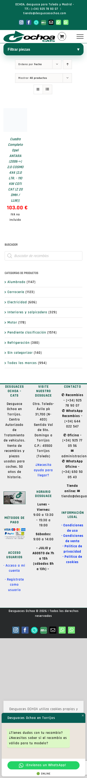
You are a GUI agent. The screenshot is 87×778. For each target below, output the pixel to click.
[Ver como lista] (47, 89)
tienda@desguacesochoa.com (44, 13)
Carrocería (15, 292)
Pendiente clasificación (26, 332)
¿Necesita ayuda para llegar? (43, 470)
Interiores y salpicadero (27, 312)
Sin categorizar (20, 353)
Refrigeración (18, 343)
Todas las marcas (22, 363)
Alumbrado (16, 282)
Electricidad (17, 302)
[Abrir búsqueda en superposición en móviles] (43, 255)
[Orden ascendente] (67, 64)
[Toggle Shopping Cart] (62, 36)
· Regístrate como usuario (14, 584)
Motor (12, 322)
